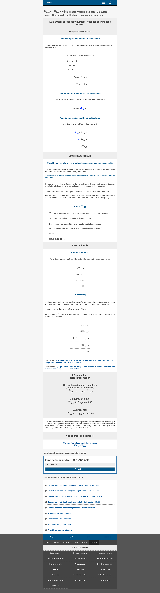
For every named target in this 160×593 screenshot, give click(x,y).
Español (66, 542)
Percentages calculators (105, 558)
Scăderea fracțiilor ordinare (59, 519)
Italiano (84, 542)
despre (52, 537)
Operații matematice (80, 575)
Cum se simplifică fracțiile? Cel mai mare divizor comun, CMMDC (75, 496)
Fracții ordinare (55, 553)
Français (75, 542)
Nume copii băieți (104, 580)
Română (94, 542)
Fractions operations (80, 553)
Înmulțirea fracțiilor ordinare (59, 524)
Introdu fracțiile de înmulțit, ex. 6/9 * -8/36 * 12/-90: (67, 460)
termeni (89, 537)
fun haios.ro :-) (80, 580)
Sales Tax (55, 569)
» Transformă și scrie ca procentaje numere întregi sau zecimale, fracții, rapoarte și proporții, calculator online (80, 361)
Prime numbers (80, 564)
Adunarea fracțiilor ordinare (59, 513)
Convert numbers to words (55, 558)
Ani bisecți (55, 575)
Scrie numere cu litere (105, 553)
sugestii (71, 537)
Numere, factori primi (55, 564)
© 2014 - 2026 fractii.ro (80, 548)
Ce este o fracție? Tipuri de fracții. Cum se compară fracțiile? (73, 485)
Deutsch (47, 542)
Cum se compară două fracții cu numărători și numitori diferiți (74, 502)
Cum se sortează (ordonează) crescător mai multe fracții (71, 508)
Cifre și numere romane (104, 564)
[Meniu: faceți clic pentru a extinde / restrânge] (105, 2)
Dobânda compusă (104, 575)
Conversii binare (80, 569)
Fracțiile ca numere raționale (60, 530)
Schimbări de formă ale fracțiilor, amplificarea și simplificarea (73, 491)
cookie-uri (107, 537)
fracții (49, 2)
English (56, 542)
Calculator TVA (105, 569)
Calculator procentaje (80, 558)
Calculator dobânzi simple (55, 580)
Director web (55, 586)
